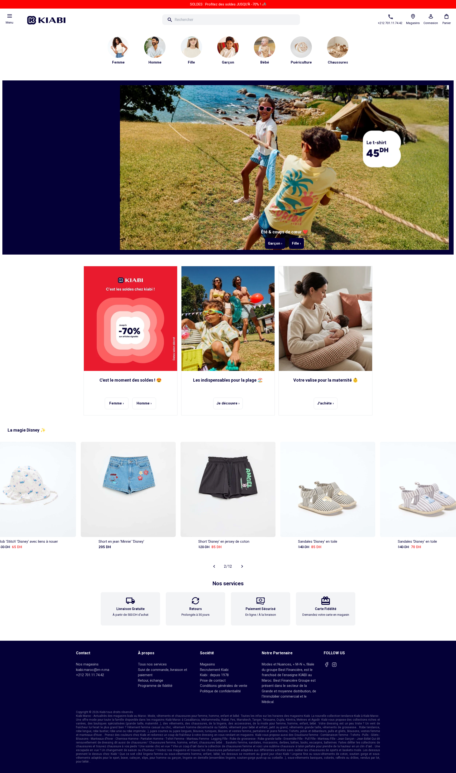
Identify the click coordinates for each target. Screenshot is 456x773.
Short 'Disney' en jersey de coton (223, 541)
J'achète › (325, 403)
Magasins (207, 664)
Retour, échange (150, 680)
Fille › (296, 243)
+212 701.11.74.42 (90, 675)
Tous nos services (152, 664)
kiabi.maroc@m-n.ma (92, 670)
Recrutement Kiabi (214, 670)
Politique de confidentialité (220, 691)
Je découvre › (228, 403)
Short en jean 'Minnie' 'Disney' (121, 541)
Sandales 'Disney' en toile (317, 541)
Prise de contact (213, 680)
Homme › (144, 403)
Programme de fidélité (155, 686)
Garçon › (275, 243)
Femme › (116, 403)
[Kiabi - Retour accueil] (49, 18)
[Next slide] (242, 566)
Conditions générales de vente (223, 686)
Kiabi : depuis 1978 (214, 675)
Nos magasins (87, 664)
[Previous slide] (214, 566)
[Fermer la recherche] (306, 20)
